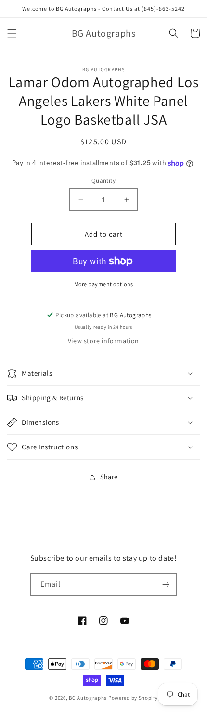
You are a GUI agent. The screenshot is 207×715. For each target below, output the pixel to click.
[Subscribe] (165, 584)
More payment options (103, 284)
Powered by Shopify (133, 697)
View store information (103, 340)
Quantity (103, 181)
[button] (12, 33)
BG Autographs (88, 697)
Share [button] (109, 476)
